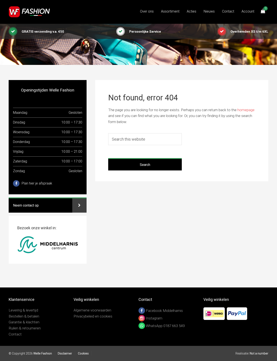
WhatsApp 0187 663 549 (165, 326)
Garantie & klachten (24, 322)
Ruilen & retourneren (25, 328)
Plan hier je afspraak (37, 183)
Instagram (153, 318)
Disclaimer (65, 353)
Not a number (259, 353)
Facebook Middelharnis (164, 310)
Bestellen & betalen (24, 316)
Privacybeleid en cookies (93, 316)
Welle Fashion (30, 12)
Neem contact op (26, 205)
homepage (245, 110)
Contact (15, 334)
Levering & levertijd (23, 310)
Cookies (83, 353)
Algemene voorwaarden (92, 310)
